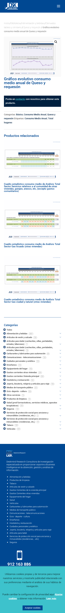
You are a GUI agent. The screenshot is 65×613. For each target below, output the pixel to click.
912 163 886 (19, 564)
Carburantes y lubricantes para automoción (29, 506)
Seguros (13, 542)
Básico (19, 114)
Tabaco (13, 483)
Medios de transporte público (22, 510)
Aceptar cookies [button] (32, 608)
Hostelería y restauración (21, 523)
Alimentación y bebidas (33, 23)
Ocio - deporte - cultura (20, 516)
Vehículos (14, 503)
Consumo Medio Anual (35, 114)
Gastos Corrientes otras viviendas (25, 493)
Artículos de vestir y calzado (22, 487)
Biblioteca (15, 23)
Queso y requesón (32, 27)
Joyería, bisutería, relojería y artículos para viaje (30, 530)
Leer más (51, 598)
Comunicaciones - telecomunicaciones (27, 513)
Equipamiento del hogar (20, 496)
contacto (20, 99)
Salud (12, 500)
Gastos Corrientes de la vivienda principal (28, 490)
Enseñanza (14, 520)
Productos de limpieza (20, 480)
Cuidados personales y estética (24, 526)
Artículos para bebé (18, 533)
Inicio (6, 23)
